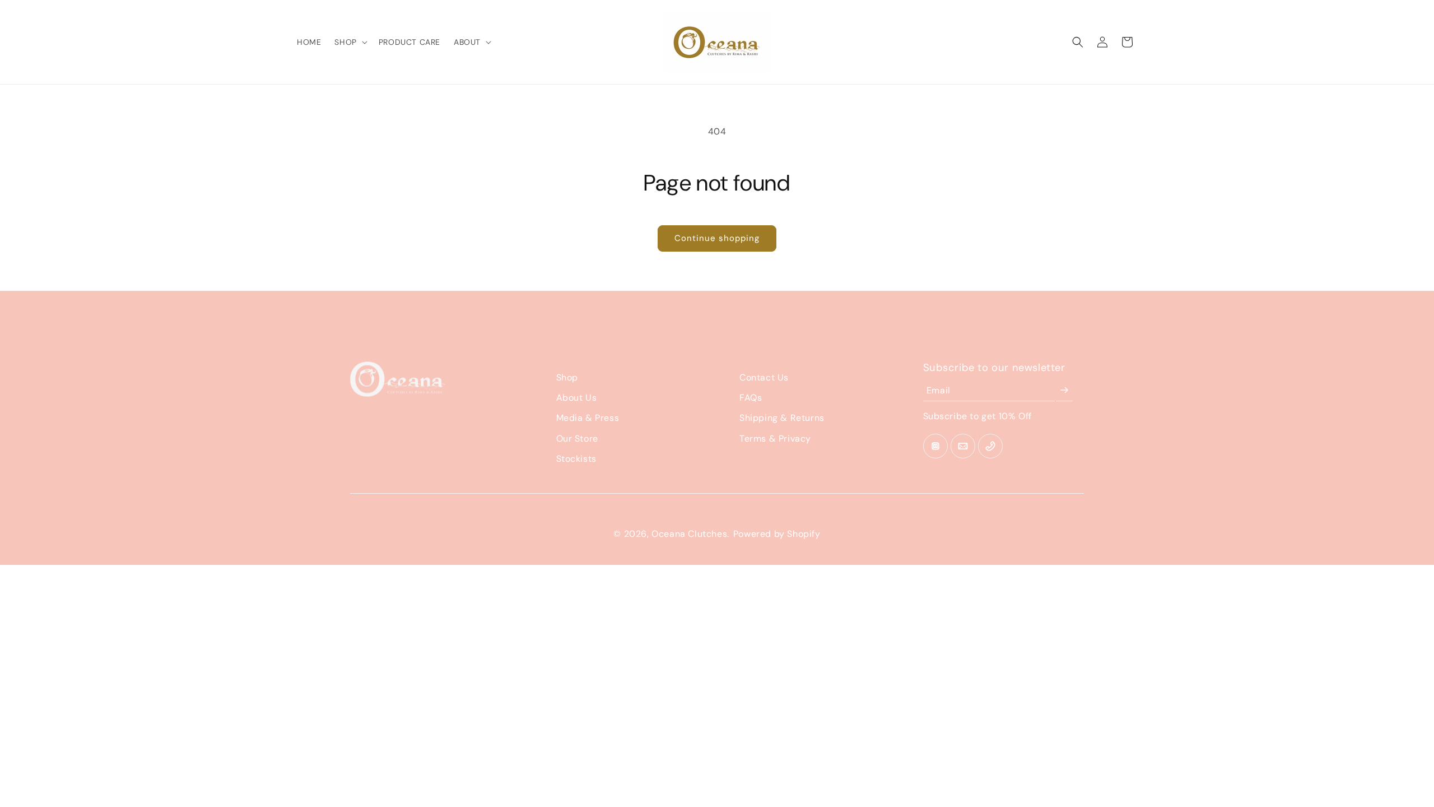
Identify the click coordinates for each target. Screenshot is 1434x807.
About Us (576, 398)
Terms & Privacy (775, 438)
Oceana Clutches (689, 534)
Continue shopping (717, 238)
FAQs (750, 398)
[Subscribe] (1064, 390)
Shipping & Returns (782, 418)
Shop (567, 377)
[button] (349, 42)
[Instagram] (935, 446)
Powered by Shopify (777, 534)
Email (938, 390)
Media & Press (588, 418)
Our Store (577, 438)
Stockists (576, 459)
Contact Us (764, 377)
